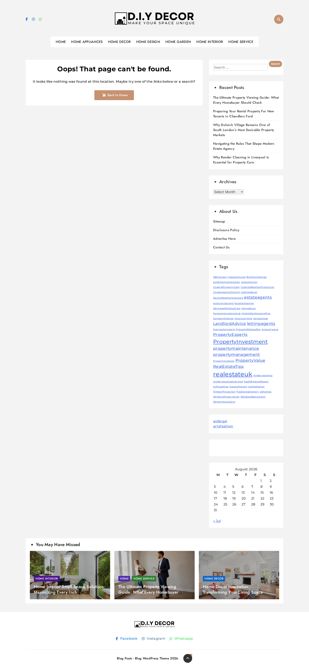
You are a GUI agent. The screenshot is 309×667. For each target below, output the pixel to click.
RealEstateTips (228, 366)
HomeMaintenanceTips (256, 313)
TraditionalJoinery (247, 391)
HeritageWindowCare (226, 308)
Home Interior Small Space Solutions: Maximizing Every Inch (69, 589)
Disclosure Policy (226, 230)
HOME (61, 41)
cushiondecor (249, 292)
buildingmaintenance (226, 282)
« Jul (217, 521)
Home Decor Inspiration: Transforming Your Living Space (233, 589)
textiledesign (256, 386)
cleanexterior (249, 282)
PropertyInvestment (240, 341)
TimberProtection (224, 391)
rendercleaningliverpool (228, 381)
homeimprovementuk (227, 313)
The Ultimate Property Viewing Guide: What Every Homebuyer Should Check (246, 100)
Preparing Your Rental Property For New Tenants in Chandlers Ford (243, 114)
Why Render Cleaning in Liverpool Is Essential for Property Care (241, 160)
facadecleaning (244, 303)
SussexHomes (238, 386)
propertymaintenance (236, 348)
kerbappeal (260, 318)
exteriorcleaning (223, 303)
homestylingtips (223, 318)
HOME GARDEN (178, 41)
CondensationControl (226, 292)
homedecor (249, 308)
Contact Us (221, 247)
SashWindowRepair (256, 381)
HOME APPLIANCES (87, 41)
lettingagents (261, 323)
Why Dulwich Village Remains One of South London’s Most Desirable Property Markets (243, 129)
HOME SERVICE (240, 41)
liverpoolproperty (224, 329)
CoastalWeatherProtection (257, 287)
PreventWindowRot (248, 329)
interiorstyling (243, 318)
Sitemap (219, 221)
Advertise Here (224, 238)
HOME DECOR (119, 41)
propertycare (270, 329)
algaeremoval (237, 277)
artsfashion (223, 426)
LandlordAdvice (229, 323)
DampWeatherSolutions (228, 298)
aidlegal (220, 421)
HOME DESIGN (148, 41)
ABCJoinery (220, 277)
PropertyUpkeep (223, 361)
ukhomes (265, 391)
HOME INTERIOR (209, 41)
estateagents (258, 297)
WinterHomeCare (224, 401)
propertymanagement (236, 354)
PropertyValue (250, 360)
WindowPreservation (226, 396)
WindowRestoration (252, 396)
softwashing (220, 386)
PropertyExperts (230, 334)
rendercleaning (262, 375)
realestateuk (232, 374)
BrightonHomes (257, 277)
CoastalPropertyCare (226, 287)
